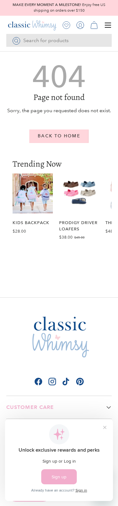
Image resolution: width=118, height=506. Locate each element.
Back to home (59, 136)
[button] (94, 25)
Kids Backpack (31, 222)
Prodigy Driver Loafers (78, 225)
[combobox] (59, 40)
